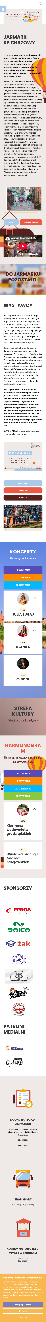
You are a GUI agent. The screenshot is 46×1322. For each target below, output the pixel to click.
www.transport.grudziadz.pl (23, 1205)
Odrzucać (23, 1317)
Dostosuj (23, 1311)
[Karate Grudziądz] (19, 1009)
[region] (23, 1298)
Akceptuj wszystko (23, 1305)
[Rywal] (19, 959)
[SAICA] (19, 926)
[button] (3, 9)
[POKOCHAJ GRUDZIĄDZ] (15, 1047)
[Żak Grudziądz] (19, 943)
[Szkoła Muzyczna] (19, 976)
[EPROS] (19, 910)
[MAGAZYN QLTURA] (15, 1061)
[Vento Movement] (19, 992)
